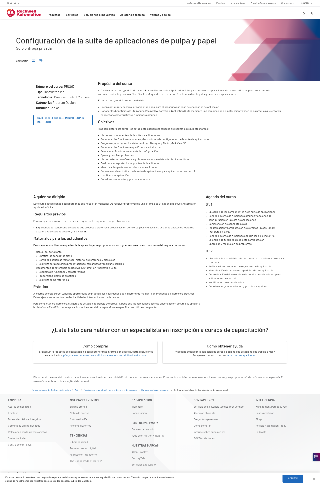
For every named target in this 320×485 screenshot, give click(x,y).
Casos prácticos (265, 413)
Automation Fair (79, 419)
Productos (53, 14)
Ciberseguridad (79, 442)
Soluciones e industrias (99, 14)
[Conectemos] (316, 457)
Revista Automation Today (271, 425)
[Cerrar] (314, 479)
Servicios (72, 14)
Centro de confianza (20, 444)
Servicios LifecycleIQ (144, 464)
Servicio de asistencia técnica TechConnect (219, 406)
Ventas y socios (160, 14)
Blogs (259, 419)
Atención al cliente (205, 413)
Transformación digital (83, 448)
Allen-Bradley (140, 452)
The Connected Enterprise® (86, 461)
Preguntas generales (206, 419)
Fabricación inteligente (83, 454)
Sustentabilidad (17, 438)
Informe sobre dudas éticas (210, 432)
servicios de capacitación (241, 355)
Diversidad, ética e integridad (25, 419)
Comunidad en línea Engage (24, 425)
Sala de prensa (78, 406)
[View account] (311, 14)
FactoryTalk (138, 458)
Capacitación (139, 413)
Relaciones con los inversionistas (27, 432)
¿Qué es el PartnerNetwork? (148, 435)
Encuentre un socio (143, 429)
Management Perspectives (271, 406)
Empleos (13, 413)
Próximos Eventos (80, 425)
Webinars (137, 406)
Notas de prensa (79, 413)
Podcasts (261, 432)
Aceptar (293, 479)
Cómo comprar (202, 425)
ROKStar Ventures (204, 438)
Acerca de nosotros (19, 406)
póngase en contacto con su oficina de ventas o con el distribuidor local (104, 355)
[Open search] (304, 14)
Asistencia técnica (132, 14)
